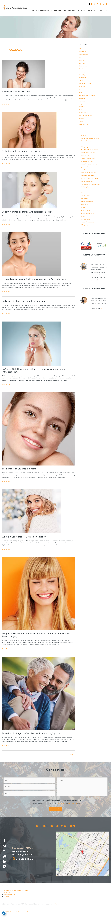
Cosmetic (82, 63)
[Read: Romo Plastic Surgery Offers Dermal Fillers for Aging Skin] (38, 693)
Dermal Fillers (84, 196)
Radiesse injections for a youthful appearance (25, 301)
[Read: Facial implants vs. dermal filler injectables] (29, 130)
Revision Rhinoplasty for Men (89, 178)
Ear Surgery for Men (86, 161)
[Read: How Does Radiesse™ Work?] (23, 74)
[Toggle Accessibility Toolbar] (4, 913)
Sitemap (29, 912)
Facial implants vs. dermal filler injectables (23, 151)
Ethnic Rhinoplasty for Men (89, 164)
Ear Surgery (84, 198)
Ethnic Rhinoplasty (86, 201)
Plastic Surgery (83, 101)
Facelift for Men (85, 170)
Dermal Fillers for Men (87, 158)
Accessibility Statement (9, 912)
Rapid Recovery (84, 112)
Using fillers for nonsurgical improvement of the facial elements (34, 279)
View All (83, 135)
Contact (6, 896)
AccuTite (81, 48)
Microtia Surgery (85, 141)
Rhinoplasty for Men (86, 181)
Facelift (81, 69)
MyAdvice (56, 904)
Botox (80, 57)
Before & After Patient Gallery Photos (16, 890)
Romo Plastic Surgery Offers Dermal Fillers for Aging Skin (31, 733)
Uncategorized (83, 124)
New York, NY (65, 4)
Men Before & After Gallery (89, 150)
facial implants (83, 72)
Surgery (81, 121)
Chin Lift (81, 60)
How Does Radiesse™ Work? (16, 91)
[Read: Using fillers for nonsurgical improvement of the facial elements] (31, 254)
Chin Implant (84, 193)
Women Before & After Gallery (90, 184)
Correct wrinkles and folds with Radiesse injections (28, 211)
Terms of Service (72, 803)
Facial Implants (85, 210)
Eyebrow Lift (83, 66)
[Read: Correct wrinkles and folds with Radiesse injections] (29, 190)
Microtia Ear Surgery (85, 83)
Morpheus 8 (82, 86)
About (6, 886)
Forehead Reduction (87, 175)
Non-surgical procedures (87, 95)
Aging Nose (82, 51)
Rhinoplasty (82, 118)
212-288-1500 (82, 4)
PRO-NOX (82, 107)
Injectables (82, 77)
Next (72, 754)
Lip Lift (81, 80)
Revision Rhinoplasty (85, 115)
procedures (7, 888)
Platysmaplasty (83, 104)
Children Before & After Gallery (90, 138)
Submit (55, 809)
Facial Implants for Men (88, 173)
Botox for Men (84, 155)
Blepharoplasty (83, 54)
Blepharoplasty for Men (87, 152)
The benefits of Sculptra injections (19, 468)
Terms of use (22, 912)
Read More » (6, 104)
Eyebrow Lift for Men (87, 167)
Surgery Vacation (9, 894)
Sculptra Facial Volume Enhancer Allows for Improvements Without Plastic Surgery (36, 635)
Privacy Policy (62, 803)
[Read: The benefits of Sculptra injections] (38, 429)
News (80, 92)
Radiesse (81, 110)
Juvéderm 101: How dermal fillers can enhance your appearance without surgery (34, 370)
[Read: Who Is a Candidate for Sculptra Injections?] (31, 511)
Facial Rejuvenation (85, 75)
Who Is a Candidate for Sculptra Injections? (24, 536)
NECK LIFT (82, 89)
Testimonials (8, 892)
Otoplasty (82, 98)
